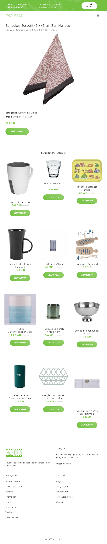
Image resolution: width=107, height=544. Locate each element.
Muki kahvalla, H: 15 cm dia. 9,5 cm (20, 265)
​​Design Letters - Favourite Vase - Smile (20, 397)
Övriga (34, 112)
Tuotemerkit (24, 112)
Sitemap (60, 502)
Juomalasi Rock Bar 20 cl (53, 185)
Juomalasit (10, 496)
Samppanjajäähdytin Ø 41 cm (87, 332)
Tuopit (8, 502)
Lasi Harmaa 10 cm (53, 264)
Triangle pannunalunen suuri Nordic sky (53, 397)
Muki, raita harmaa (20, 202)
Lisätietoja (17, 131)
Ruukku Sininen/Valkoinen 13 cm (20, 330)
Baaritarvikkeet (12, 481)
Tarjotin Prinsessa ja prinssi (87, 188)
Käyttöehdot (62, 491)
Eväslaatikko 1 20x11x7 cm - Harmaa (87, 412)
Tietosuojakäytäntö (65, 496)
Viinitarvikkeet (12, 517)
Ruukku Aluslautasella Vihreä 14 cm (53, 330)
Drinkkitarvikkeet (13, 486)
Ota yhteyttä (62, 486)
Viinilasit (9, 512)
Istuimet (9, 491)
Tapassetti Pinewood (87, 264)
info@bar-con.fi (63, 463)
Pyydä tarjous (89, 5)
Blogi (58, 481)
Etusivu (8, 30)
